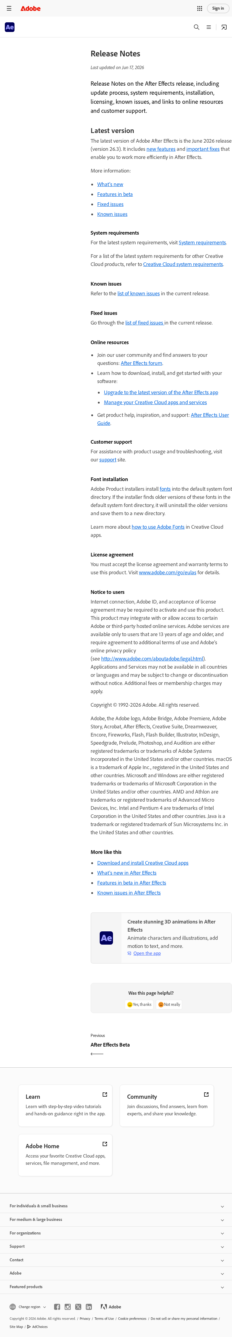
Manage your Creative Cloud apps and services (155, 402)
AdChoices (40, 1327)
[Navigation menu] (9, 8)
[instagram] (68, 1307)
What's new (110, 184)
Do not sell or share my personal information (184, 1318)
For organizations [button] (25, 1233)
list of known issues (139, 293)
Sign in (218, 8)
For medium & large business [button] (36, 1219)
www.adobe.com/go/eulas (167, 572)
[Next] (197, 1050)
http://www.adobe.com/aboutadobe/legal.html (152, 658)
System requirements (202, 242)
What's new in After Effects (126, 873)
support (107, 459)
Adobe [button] (15, 1273)
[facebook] (57, 1307)
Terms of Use (104, 1318)
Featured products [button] (26, 1286)
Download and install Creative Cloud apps (142, 863)
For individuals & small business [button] (39, 1206)
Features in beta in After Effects (131, 882)
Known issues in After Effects (129, 892)
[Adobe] (30, 8)
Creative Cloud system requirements (183, 264)
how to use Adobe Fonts (158, 527)
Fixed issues (110, 204)
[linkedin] (89, 1307)
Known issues (112, 214)
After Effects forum (141, 363)
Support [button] (17, 1246)
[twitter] (78, 1307)
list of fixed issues (144, 322)
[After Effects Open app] (224, 27)
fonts (165, 489)
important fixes (203, 149)
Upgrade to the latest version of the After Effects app (161, 392)
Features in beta (115, 194)
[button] (200, 8)
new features (161, 149)
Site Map (16, 1327)
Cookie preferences (132, 1318)
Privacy (85, 1318)
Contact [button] (16, 1260)
